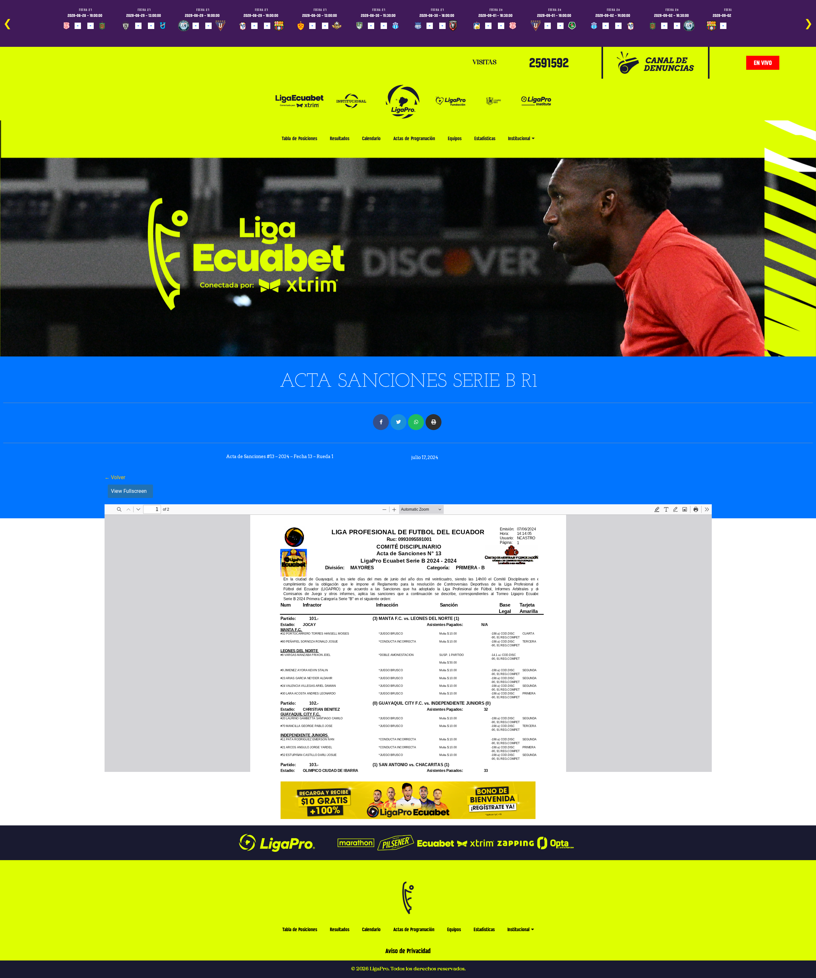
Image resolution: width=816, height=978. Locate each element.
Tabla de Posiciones (299, 138)
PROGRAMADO (77, 35)
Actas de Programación (414, 138)
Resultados (339, 138)
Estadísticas (484, 138)
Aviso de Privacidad (408, 951)
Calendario (371, 138)
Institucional (519, 138)
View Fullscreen (129, 491)
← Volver (115, 477)
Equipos (455, 138)
